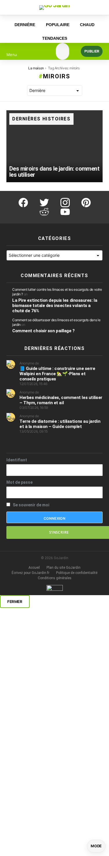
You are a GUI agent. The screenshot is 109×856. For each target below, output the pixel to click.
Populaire (57, 24)
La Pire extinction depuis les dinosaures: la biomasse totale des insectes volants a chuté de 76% (54, 305)
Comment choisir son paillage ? (43, 330)
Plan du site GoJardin (64, 568)
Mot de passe (19, 482)
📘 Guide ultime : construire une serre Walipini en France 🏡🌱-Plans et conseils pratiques (57, 374)
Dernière (25, 24)
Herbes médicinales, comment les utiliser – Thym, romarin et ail (60, 400)
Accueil (34, 568)
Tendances (54, 38)
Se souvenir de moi (30, 505)
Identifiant (16, 460)
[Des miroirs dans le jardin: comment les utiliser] (54, 146)
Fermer (14, 601)
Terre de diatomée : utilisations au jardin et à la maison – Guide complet (59, 424)
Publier (91, 51)
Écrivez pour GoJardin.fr (30, 573)
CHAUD (87, 24)
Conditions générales (55, 578)
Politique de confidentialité (76, 573)
